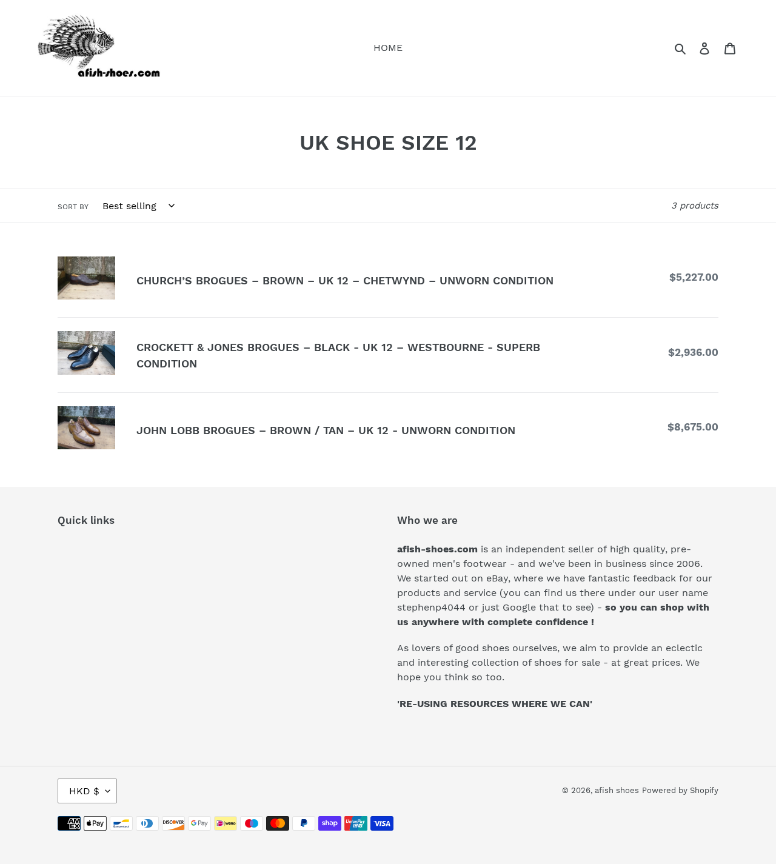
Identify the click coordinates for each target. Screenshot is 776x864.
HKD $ (84, 791)
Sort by (73, 207)
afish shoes (617, 790)
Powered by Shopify (680, 790)
